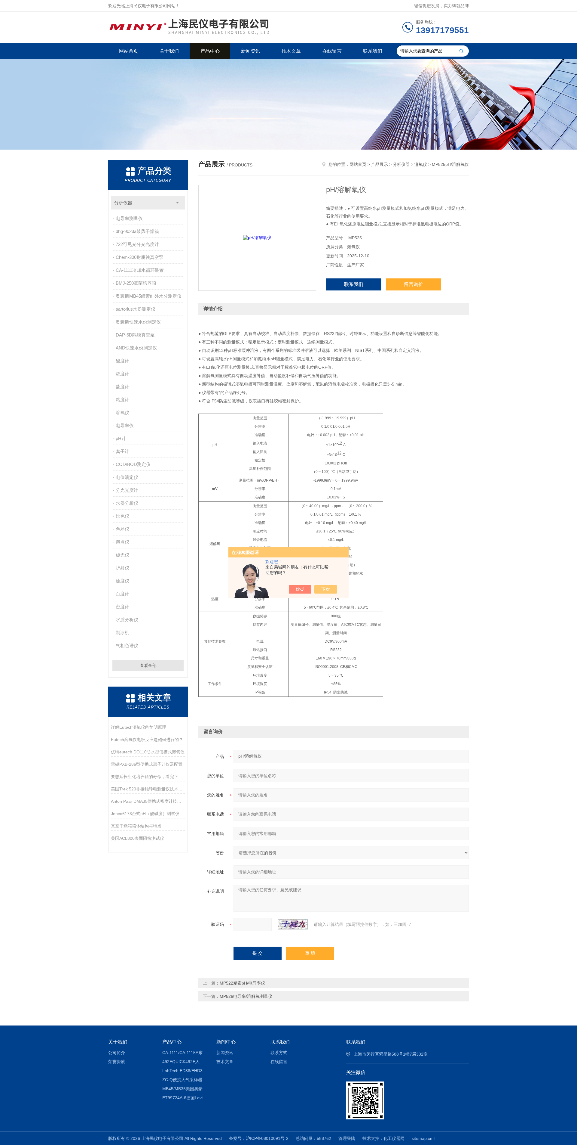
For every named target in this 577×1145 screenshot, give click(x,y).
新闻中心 (226, 1041)
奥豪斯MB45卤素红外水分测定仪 (149, 296)
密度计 (122, 606)
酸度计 (122, 360)
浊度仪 (122, 580)
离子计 (122, 451)
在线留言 (332, 51)
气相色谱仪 (127, 645)
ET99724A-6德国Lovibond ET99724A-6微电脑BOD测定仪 (185, 1097)
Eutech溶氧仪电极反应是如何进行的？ (147, 739)
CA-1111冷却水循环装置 (140, 270)
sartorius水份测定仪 (135, 309)
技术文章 (291, 51)
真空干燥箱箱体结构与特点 (136, 826)
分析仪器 (123, 202)
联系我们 (372, 51)
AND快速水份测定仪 (136, 347)
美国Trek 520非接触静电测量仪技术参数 (148, 789)
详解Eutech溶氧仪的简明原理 (138, 727)
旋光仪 (122, 554)
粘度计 (122, 399)
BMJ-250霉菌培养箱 (136, 283)
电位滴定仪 (127, 477)
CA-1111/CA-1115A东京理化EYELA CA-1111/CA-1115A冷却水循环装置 (185, 1052)
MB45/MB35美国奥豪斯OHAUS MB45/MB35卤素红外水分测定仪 (185, 1088)
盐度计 (122, 386)
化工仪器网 (394, 1138)
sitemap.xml (423, 1138)
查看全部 (148, 665)
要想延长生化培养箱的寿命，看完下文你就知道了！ (148, 776)
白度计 (122, 593)
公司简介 (116, 1052)
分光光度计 (127, 490)
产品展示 (379, 164)
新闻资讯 (250, 51)
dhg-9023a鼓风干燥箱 (137, 231)
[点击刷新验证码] (293, 924)
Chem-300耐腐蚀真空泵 (139, 257)
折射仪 (122, 567)
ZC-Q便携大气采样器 (182, 1079)
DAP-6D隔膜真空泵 (135, 334)
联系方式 (278, 1052)
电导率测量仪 (129, 218)
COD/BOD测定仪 (133, 464)
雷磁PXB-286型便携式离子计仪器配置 (146, 764)
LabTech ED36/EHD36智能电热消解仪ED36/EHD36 (185, 1070)
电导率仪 (125, 425)
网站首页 (128, 51)
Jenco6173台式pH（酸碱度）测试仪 (145, 813)
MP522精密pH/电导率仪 (242, 983)
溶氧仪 (122, 412)
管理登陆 (346, 1138)
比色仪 (122, 516)
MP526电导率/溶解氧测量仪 (246, 996)
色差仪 (122, 529)
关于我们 (169, 51)
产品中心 (210, 51)
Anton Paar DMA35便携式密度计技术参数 (148, 801)
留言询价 (413, 284)
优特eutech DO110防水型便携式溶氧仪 (148, 751)
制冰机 (122, 632)
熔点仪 (122, 542)
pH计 (121, 438)
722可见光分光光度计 (137, 244)
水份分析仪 (127, 503)
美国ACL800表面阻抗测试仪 (137, 838)
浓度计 (122, 373)
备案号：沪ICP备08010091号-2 (258, 1138)
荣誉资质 (116, 1061)
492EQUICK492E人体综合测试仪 (185, 1061)
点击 (177, 202)
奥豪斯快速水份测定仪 (138, 321)
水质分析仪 (127, 619)
